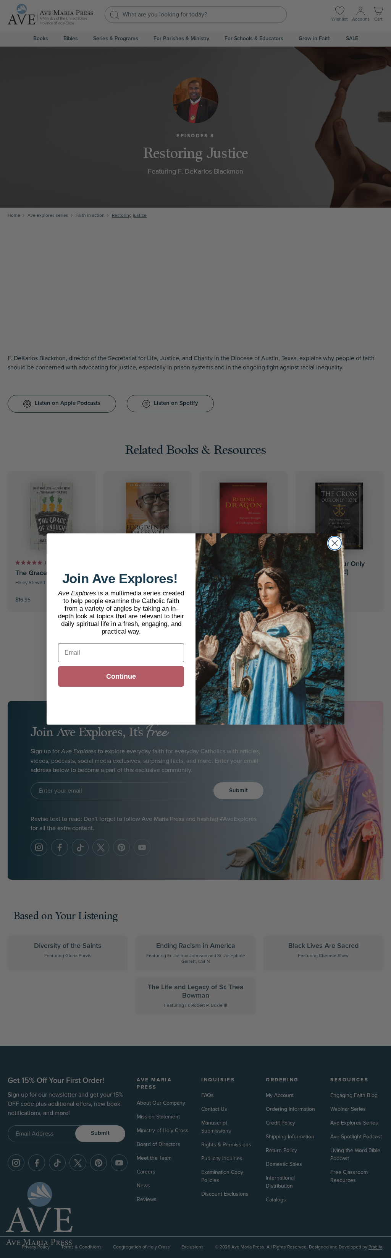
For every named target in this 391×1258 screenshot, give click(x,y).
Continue (121, 676)
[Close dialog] (334, 543)
